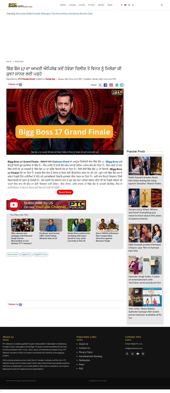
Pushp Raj (50, 79)
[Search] (162, 5)
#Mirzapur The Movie (51, 13)
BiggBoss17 (26, 254)
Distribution (84, 360)
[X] (133, 5)
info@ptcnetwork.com (134, 348)
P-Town (91, 5)
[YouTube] (125, 5)
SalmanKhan (13, 254)
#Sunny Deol (86, 13)
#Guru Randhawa (70, 13)
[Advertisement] (85, 37)
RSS (81, 368)
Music (110, 5)
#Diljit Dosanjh (33, 13)
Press (81, 364)
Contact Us (84, 348)
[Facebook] (121, 5)
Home (8, 61)
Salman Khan (61, 161)
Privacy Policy (86, 352)
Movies (101, 5)
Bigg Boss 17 (114, 161)
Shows (63, 5)
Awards (72, 5)
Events (82, 5)
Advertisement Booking (90, 356)
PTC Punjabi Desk (26, 79)
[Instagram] (129, 5)
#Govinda (21, 13)
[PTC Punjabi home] (20, 4)
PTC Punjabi (102, 381)
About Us (83, 344)
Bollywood (19, 61)
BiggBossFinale (40, 254)
